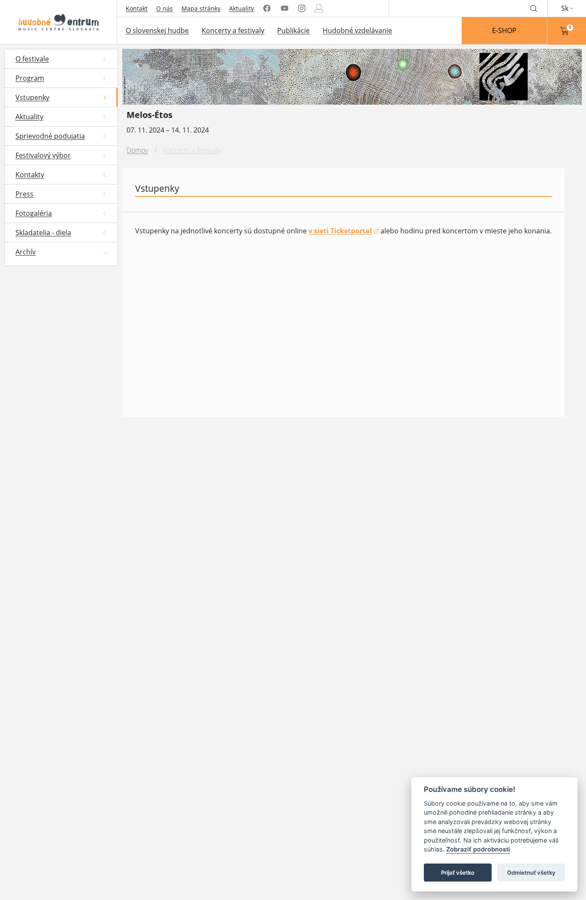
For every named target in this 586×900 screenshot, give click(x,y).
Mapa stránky (201, 8)
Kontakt (137, 8)
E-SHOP (504, 30)
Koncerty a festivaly (233, 30)
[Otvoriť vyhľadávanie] (533, 8)
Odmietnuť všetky (531, 872)
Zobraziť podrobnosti (478, 849)
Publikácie (293, 30)
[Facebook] (266, 8)
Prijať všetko (457, 872)
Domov (137, 150)
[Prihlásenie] (318, 8)
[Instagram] (301, 8)
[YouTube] (284, 8)
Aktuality (241, 8)
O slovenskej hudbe (157, 30)
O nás (164, 8)
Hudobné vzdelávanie (357, 30)
